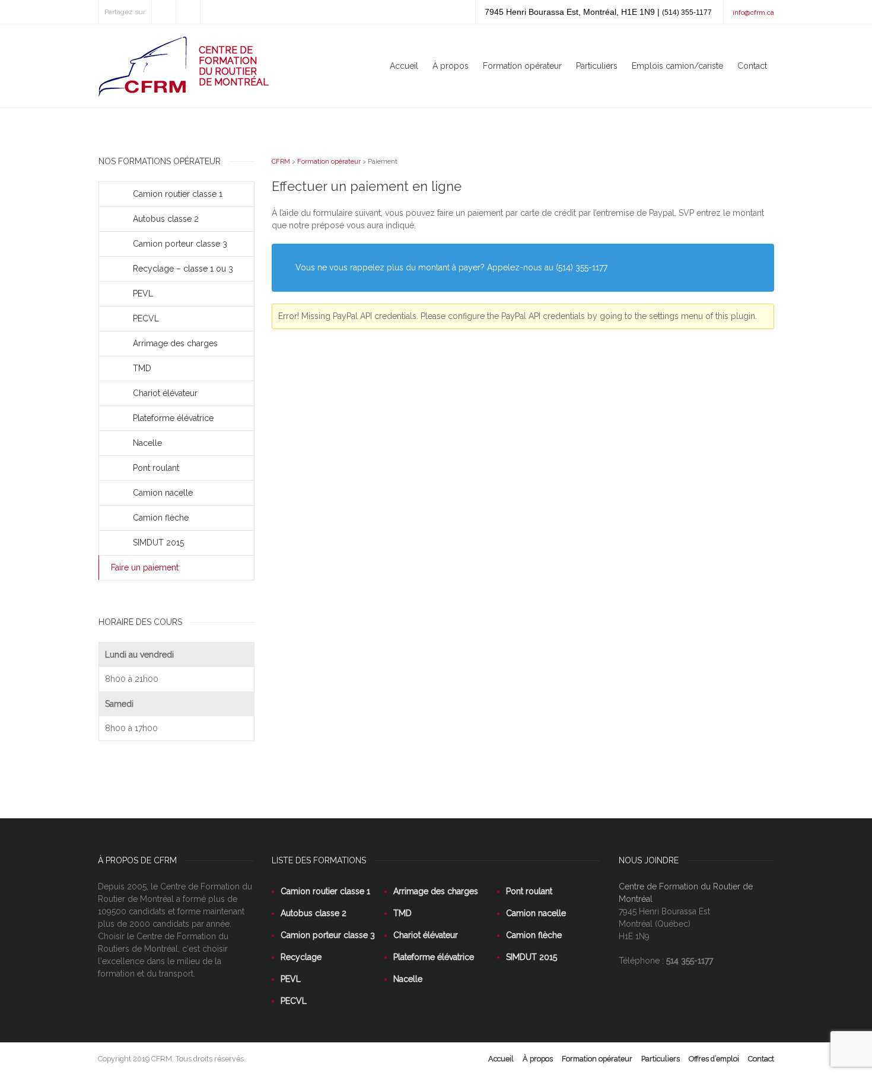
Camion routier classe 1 (177, 194)
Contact (752, 66)
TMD (142, 368)
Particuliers (597, 66)
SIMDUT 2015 (158, 542)
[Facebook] (188, 12)
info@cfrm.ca (753, 12)
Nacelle (147, 443)
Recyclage (301, 957)
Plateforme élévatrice (173, 418)
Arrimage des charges (175, 343)
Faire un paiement (145, 567)
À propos (450, 66)
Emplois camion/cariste (677, 66)
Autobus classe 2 (166, 219)
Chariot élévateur (165, 393)
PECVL (146, 318)
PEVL (143, 293)
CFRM (281, 161)
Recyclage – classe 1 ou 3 (183, 268)
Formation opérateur (522, 66)
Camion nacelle (163, 492)
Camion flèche (161, 517)
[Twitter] (164, 12)
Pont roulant (156, 468)
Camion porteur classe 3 (180, 243)
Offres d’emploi (714, 1058)
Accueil (404, 66)
